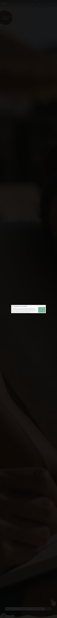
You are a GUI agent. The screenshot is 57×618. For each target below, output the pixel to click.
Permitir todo (41, 309)
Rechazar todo (42, 311)
